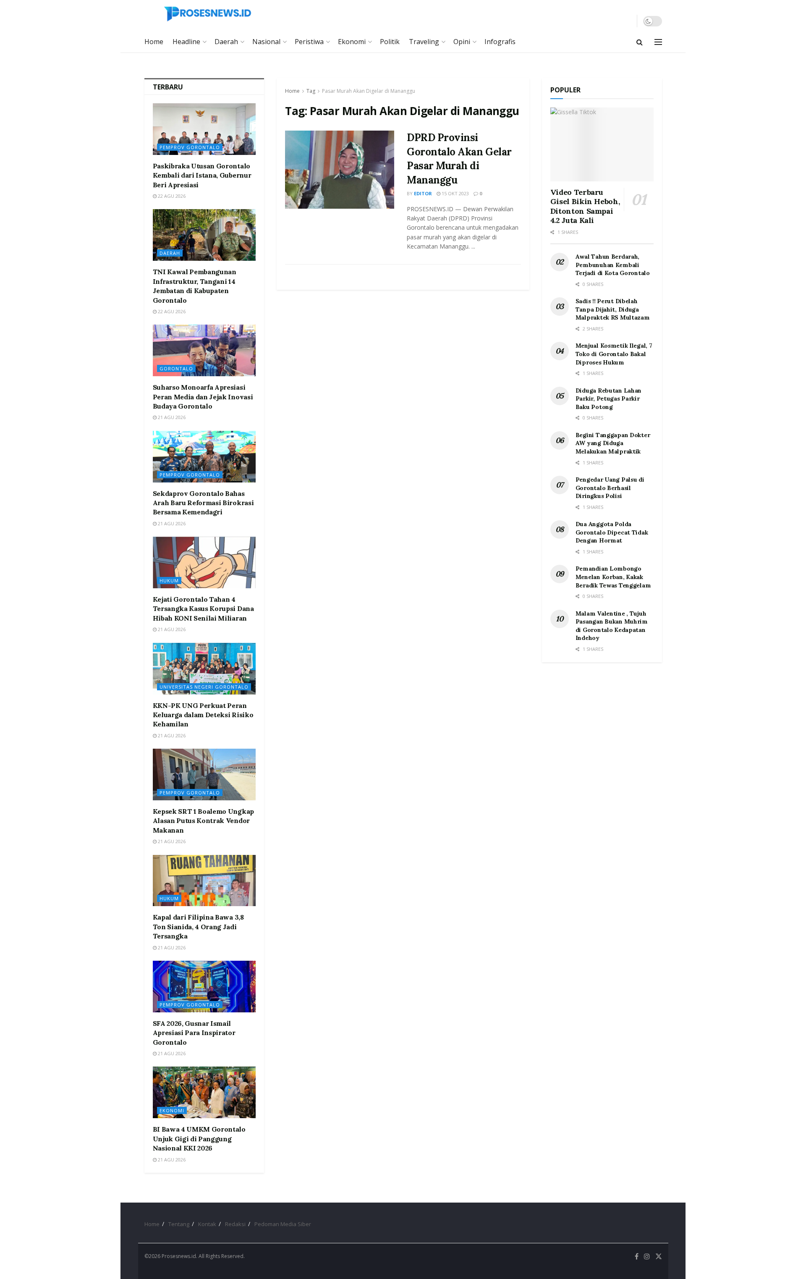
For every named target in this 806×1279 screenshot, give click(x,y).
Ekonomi (352, 41)
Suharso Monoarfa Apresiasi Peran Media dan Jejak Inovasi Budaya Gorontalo (203, 396)
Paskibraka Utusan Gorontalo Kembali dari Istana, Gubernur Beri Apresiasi (202, 175)
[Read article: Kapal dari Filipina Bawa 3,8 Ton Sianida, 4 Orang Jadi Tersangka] (204, 881)
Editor (423, 193)
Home (153, 41)
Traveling (424, 41)
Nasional (266, 41)
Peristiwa (309, 41)
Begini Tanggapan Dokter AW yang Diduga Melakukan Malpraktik (613, 443)
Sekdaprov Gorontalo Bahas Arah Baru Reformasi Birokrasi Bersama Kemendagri (203, 502)
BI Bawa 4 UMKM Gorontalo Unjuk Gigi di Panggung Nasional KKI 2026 (199, 1138)
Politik (390, 41)
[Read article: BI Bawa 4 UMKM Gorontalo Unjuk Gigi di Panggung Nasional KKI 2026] (204, 1092)
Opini (461, 41)
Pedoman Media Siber (282, 1224)
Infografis (500, 41)
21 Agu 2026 (171, 417)
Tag (310, 90)
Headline (186, 41)
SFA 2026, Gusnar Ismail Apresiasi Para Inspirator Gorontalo (194, 1032)
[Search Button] (639, 41)
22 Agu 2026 (171, 196)
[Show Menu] (658, 42)
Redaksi (235, 1224)
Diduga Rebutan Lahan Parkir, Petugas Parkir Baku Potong (608, 399)
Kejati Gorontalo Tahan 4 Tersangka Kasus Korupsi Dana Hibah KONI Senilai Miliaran (203, 608)
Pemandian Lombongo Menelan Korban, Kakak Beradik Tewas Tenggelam (613, 577)
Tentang (178, 1224)
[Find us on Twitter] (658, 1256)
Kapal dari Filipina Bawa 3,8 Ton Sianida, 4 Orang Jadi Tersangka (198, 926)
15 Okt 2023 (454, 193)
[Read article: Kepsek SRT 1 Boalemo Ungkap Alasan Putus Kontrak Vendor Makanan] (204, 774)
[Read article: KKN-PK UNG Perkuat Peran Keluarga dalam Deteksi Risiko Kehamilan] (204, 669)
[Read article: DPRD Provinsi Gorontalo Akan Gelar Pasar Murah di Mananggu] (339, 170)
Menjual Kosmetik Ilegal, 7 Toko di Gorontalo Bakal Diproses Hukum (614, 354)
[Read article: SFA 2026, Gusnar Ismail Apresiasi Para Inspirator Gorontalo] (204, 986)
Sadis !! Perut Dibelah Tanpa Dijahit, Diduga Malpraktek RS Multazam (613, 309)
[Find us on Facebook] (637, 1256)
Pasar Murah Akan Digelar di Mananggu (368, 90)
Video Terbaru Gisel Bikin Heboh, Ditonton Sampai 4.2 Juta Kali (585, 206)
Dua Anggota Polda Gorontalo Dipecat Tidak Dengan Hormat (612, 532)
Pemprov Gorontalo (190, 147)
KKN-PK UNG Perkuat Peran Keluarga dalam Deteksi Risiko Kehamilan (203, 715)
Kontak (207, 1224)
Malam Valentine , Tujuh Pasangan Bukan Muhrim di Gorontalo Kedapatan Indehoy (612, 626)
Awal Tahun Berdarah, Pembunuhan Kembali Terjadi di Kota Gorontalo (613, 265)
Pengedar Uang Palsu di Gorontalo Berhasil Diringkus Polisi (610, 488)
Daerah (226, 41)
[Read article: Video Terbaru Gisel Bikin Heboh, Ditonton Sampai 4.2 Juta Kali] (602, 144)
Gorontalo (176, 368)
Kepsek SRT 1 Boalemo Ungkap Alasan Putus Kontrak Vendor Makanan (203, 820)
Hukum (169, 580)
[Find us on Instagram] (647, 1256)
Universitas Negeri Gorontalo (204, 687)
